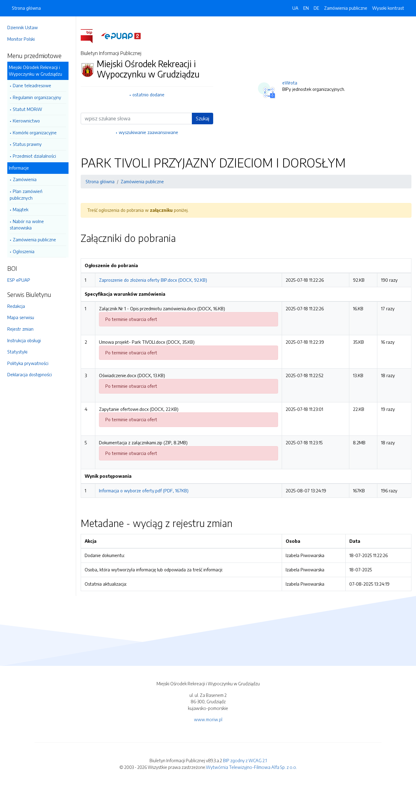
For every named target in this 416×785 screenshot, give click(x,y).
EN (306, 8)
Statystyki (17, 351)
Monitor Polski (21, 39)
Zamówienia (25, 179)
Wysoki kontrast (388, 8)
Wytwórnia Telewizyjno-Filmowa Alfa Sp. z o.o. (251, 767)
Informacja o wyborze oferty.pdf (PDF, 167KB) (144, 490)
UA (295, 8)
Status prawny (27, 144)
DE (316, 8)
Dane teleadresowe (32, 85)
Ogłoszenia (23, 251)
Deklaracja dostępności (29, 374)
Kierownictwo (26, 120)
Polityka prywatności (27, 363)
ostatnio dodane (148, 94)
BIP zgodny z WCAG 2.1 (245, 760)
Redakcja (16, 306)
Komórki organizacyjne (35, 132)
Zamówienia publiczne (34, 239)
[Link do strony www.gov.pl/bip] (90, 35)
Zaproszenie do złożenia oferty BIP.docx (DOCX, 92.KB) (153, 280)
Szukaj (202, 118)
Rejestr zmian (20, 329)
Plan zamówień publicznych (26, 194)
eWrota (289, 82)
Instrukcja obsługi (24, 340)
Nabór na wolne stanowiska (27, 225)
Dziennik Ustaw (22, 27)
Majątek (20, 209)
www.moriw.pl (208, 719)
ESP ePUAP (18, 280)
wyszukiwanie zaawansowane (148, 132)
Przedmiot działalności (34, 156)
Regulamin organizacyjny (37, 97)
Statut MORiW (27, 109)
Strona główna (26, 8)
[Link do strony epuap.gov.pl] (121, 35)
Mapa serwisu (20, 317)
